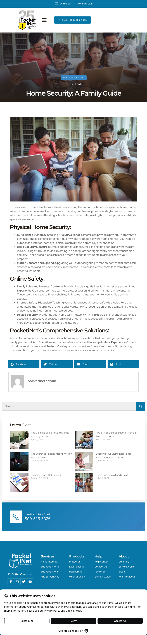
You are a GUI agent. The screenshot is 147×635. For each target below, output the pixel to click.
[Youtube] (30, 581)
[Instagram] (17, 581)
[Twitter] (23, 581)
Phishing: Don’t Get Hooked (46, 475)
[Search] (140, 406)
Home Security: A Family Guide (112, 475)
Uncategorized (73, 77)
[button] (44, 20)
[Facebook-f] (11, 581)
